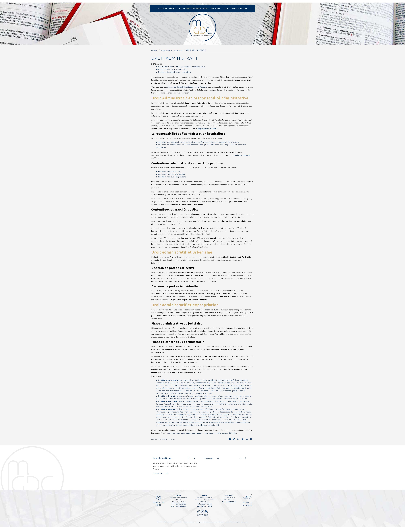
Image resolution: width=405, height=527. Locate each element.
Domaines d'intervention (197, 8)
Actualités (215, 8)
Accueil (161, 8)
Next (194, 458)
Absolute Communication (210, 522)
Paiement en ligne (239, 8)
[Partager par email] (251, 439)
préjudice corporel (242, 155)
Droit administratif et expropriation (174, 72)
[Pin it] (242, 439)
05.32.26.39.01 (231, 502)
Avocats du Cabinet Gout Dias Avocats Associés (186, 87)
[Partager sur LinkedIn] (246, 439)
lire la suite (157, 473)
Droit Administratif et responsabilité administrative (181, 67)
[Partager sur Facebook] (230, 439)
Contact (226, 8)
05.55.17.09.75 (206, 504)
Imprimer (172, 439)
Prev (189, 458)
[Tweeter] (234, 439)
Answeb (227, 522)
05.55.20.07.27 (181, 504)
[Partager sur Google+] (238, 440)
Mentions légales (235, 522)
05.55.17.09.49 (206, 506)
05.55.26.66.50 (181, 506)
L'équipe (181, 8)
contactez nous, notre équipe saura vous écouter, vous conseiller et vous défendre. (202, 433)
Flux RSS (154, 439)
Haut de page (162, 439)
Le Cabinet (170, 8)
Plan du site (244, 522)
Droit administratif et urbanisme (173, 69)
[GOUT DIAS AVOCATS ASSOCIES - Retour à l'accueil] (202, 27)
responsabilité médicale (207, 129)
